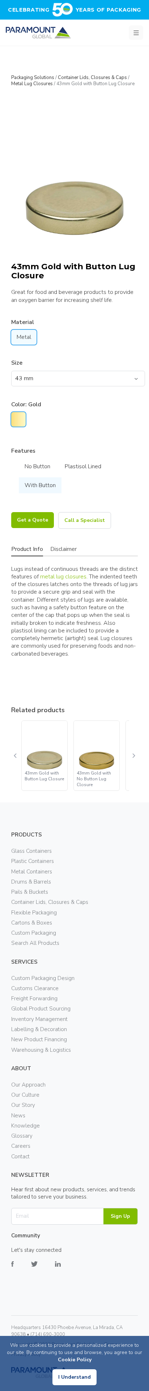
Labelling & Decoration (39, 1029)
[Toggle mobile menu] (136, 32)
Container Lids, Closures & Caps (92, 77)
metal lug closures (63, 577)
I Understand (74, 1377)
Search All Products (35, 943)
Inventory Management (39, 1019)
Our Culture (25, 1095)
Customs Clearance (35, 988)
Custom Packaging (33, 933)
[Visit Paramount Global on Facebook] (21, 1269)
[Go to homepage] (38, 32)
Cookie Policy (74, 1359)
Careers (20, 1146)
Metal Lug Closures (32, 83)
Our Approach (28, 1084)
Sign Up (120, 1216)
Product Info (27, 549)
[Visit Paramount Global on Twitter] (43, 1269)
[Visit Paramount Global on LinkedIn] (66, 1269)
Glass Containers (31, 851)
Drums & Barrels (31, 881)
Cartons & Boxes (31, 922)
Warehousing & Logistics (41, 1050)
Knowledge (25, 1125)
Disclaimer (63, 549)
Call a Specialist (84, 520)
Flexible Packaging (34, 912)
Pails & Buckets (29, 892)
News (18, 1115)
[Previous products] (15, 756)
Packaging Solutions (32, 77)
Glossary (22, 1135)
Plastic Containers (32, 861)
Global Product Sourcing (41, 1008)
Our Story (23, 1105)
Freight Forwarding (34, 998)
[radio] (18, 419)
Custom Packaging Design (42, 978)
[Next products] (133, 756)
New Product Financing (39, 1039)
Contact (20, 1156)
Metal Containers (31, 871)
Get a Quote (32, 519)
